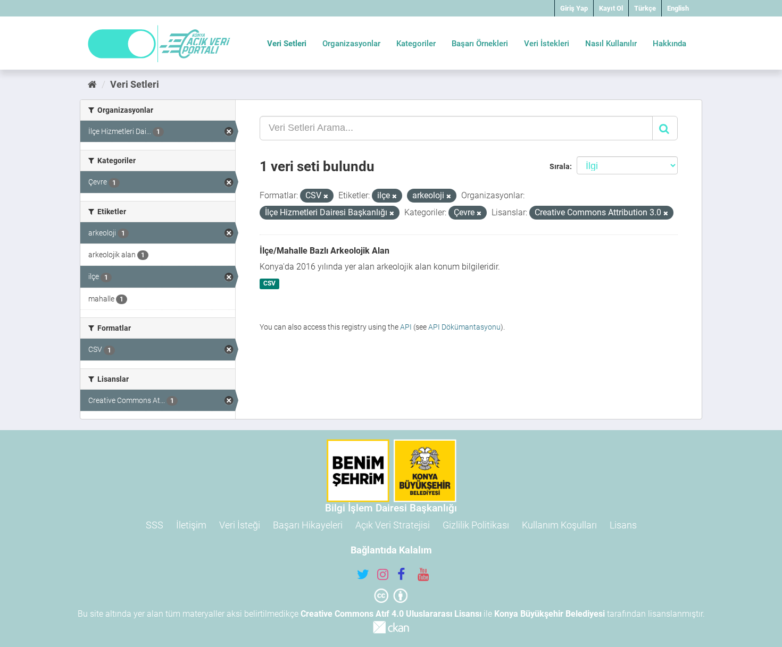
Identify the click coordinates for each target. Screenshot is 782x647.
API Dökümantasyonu (464, 327)
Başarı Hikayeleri (308, 525)
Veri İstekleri (546, 43)
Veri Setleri (286, 43)
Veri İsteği (239, 525)
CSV (269, 284)
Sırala (560, 166)
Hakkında (669, 43)
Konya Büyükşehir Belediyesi (549, 614)
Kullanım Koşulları (559, 525)
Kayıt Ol (611, 8)
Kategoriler (416, 43)
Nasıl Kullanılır (611, 43)
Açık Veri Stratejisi (392, 525)
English (678, 8)
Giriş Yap (574, 8)
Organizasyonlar (351, 43)
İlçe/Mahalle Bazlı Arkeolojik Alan (324, 251)
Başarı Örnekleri (480, 43)
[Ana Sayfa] (92, 84)
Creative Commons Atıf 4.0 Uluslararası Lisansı (391, 614)
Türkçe (645, 8)
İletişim (191, 525)
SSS (154, 525)
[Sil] (325, 196)
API (406, 327)
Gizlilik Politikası (476, 525)
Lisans (623, 525)
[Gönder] (665, 128)
